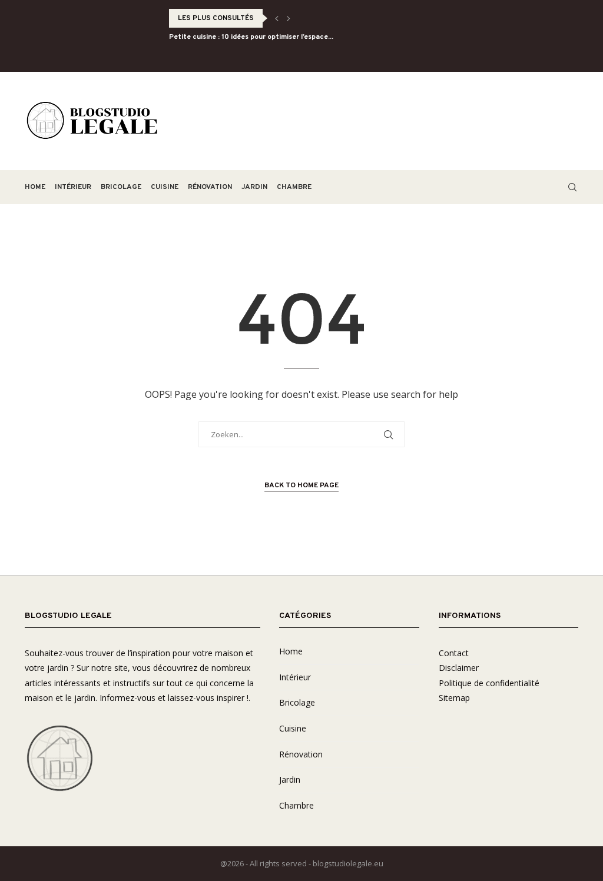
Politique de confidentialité (489, 683)
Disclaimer (459, 667)
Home (35, 187)
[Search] (572, 187)
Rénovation (210, 187)
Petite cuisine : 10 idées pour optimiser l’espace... (251, 37)
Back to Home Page (301, 485)
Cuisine (164, 187)
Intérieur (73, 187)
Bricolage (121, 187)
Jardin (254, 187)
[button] (276, 18)
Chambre (294, 187)
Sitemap (454, 697)
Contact (454, 653)
